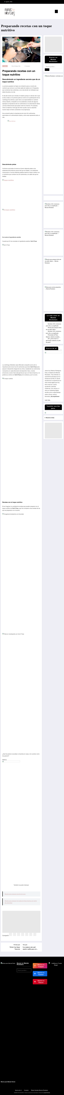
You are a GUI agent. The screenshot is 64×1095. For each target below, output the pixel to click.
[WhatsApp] (34, 934)
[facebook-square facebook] (56, 1)
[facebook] (10, 934)
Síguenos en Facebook (41, 973)
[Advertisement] (21, 922)
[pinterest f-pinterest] (60, 1)
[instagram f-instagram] (58, 1)
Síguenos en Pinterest (41, 981)
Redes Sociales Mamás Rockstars (39, 1090)
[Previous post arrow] (2, 947)
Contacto (26, 1090)
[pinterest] (22, 934)
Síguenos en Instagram (41, 965)
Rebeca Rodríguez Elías (16, 66)
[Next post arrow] (39, 947)
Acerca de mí (18, 1090)
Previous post (17, 944)
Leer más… (48, 400)
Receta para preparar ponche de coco (15, 894)
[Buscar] (60, 12)
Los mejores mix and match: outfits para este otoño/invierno (30, 948)
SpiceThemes (47, 1092)
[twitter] (14, 934)
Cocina (5, 66)
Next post (25, 944)
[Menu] (56, 11)
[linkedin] (18, 934)
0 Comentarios (27, 66)
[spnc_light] (62, 11)
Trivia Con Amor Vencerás (15, 948)
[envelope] (26, 934)
